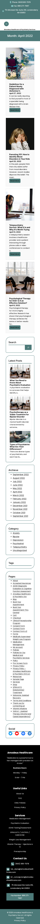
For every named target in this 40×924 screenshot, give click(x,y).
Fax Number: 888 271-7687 (20, 896)
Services (16, 682)
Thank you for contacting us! (19, 704)
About (15, 580)
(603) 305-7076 (22, 863)
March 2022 (18, 495)
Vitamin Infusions (20, 708)
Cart (15, 615)
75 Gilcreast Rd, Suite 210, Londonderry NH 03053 (21, 11)
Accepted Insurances (22, 583)
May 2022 (17, 488)
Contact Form (19, 628)
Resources (17, 676)
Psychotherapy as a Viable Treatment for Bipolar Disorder (19, 414)
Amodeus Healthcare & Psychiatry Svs (22, 595)
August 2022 (19, 478)
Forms (15, 634)
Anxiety (16, 533)
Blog (14, 599)
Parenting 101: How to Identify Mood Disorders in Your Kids (19, 156)
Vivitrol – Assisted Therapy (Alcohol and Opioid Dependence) (22, 714)
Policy (15, 660)
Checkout (17, 618)
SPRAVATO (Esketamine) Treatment (18, 690)
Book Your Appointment (18, 603)
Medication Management (18, 643)
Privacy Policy (18, 666)
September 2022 (21, 474)
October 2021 (19, 512)
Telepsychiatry (20, 547)
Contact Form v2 (20, 631)
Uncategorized (20, 550)
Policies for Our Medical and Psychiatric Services (21, 655)
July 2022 (17, 481)
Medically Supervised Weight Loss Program (22, 638)
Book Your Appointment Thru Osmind (20, 610)
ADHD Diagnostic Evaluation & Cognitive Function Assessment (22, 589)
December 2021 (20, 505)
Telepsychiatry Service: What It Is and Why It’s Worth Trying (19, 227)
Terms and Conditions (22, 700)
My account (18, 647)
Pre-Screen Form (20, 663)
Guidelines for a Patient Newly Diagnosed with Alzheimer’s (16, 87)
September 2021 (20, 516)
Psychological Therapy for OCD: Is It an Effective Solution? (20, 300)
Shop (15, 684)
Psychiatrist (18, 543)
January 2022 (19, 502)
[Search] (28, 347)
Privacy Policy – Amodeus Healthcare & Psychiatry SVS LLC (22, 671)
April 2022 (17, 492)
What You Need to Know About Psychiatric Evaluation (20, 382)
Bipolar (16, 536)
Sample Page (18, 679)
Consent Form (19, 626)
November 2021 (20, 509)
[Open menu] (6, 24)
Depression (18, 540)
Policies (16, 650)
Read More (14, 110)
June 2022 (18, 485)
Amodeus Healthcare (20, 752)
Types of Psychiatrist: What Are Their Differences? (20, 446)
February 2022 (19, 499)
